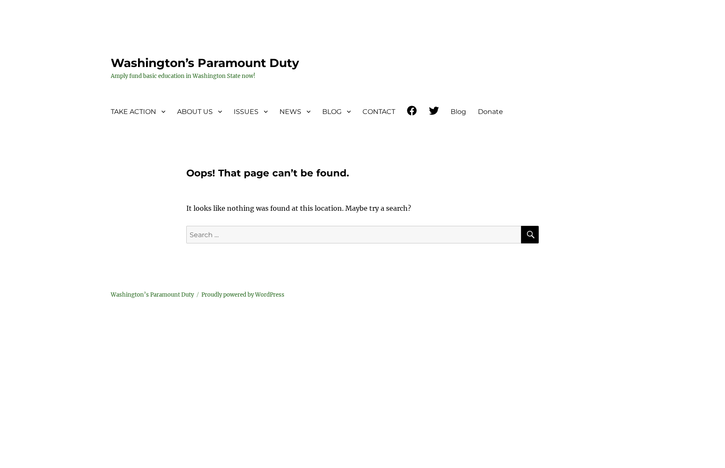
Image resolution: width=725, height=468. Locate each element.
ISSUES (246, 112)
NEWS (290, 112)
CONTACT (378, 112)
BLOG (332, 112)
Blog (458, 112)
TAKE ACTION (133, 112)
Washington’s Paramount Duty (205, 63)
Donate (490, 112)
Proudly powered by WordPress (242, 294)
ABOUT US (195, 112)
